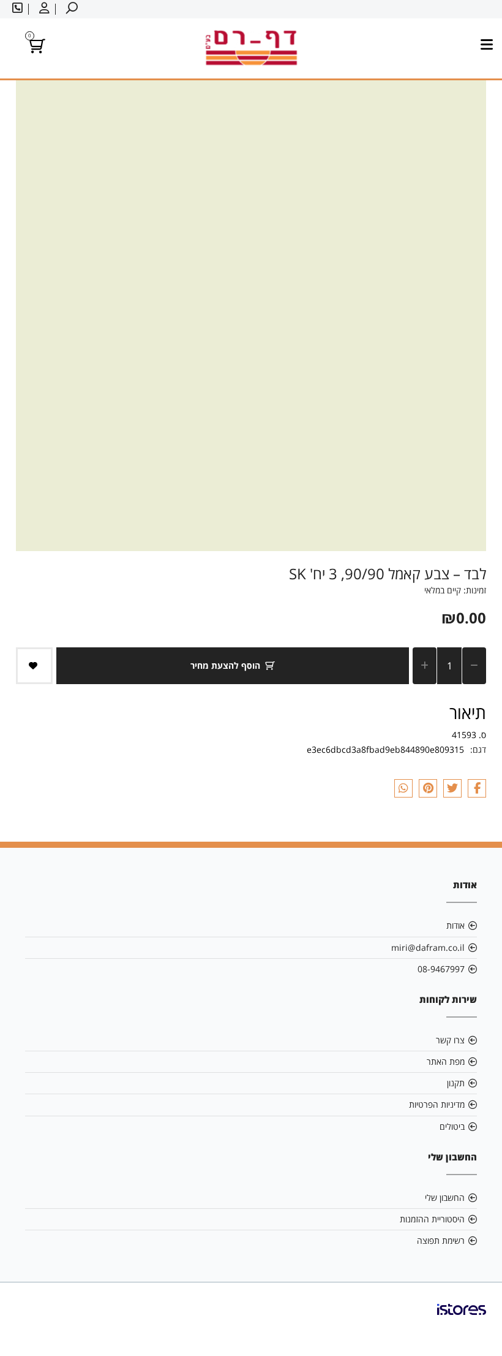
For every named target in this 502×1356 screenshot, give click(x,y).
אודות (455, 925)
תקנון (456, 1083)
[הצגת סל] (35, 48)
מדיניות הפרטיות (437, 1104)
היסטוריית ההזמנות (432, 1219)
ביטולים (452, 1126)
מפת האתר (446, 1061)
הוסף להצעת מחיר (225, 665)
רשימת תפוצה (441, 1240)
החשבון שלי (445, 1197)
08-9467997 (441, 969)
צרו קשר (450, 1040)
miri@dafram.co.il (428, 947)
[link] (461, 1319)
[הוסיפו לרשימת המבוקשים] (34, 665)
